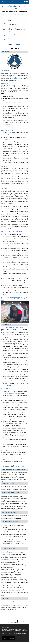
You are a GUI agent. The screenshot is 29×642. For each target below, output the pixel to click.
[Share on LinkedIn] (16, 48)
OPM (10, 73)
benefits (16, 150)
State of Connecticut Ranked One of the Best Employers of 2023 (15, 142)
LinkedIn (22, 466)
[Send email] (18, 48)
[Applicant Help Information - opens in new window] (25, 2)
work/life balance (20, 157)
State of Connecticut (9, 72)
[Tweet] (14, 48)
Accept (5, 638)
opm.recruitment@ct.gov (9, 385)
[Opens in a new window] (17, 622)
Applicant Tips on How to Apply (17, 329)
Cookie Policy (6, 634)
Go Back (10, 44)
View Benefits (18, 44)
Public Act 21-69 (9, 348)
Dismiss (12, 638)
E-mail (3, 621)
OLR (15, 80)
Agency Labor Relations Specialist (13, 78)
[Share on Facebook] (12, 48)
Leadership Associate (16, 77)
